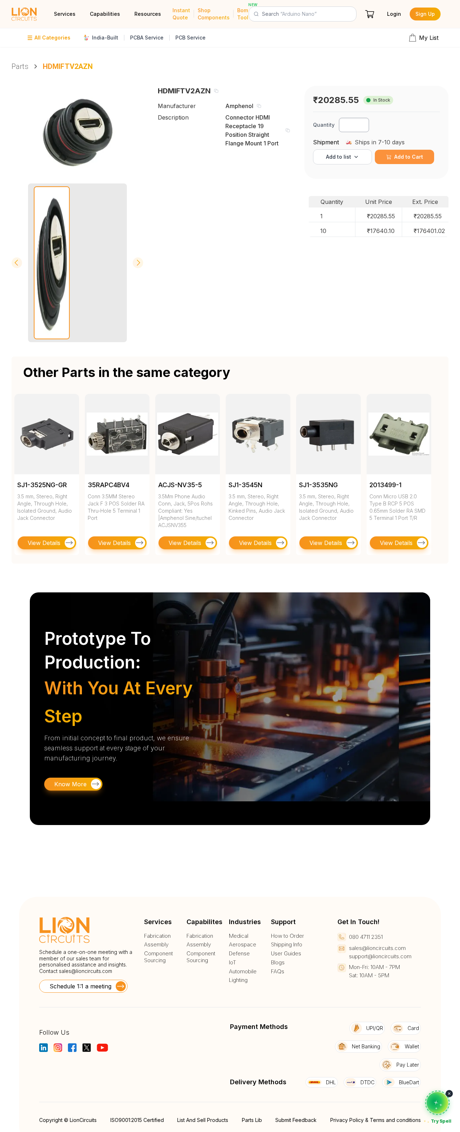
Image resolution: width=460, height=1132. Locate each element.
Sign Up (425, 14)
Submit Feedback (296, 1120)
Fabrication (157, 936)
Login (394, 14)
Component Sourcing (158, 957)
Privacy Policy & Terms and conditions (375, 1120)
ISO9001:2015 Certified (137, 1120)
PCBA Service (147, 37)
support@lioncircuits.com (380, 956)
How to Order (287, 936)
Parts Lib (252, 1120)
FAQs (277, 971)
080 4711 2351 (366, 936)
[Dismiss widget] (449, 1093)
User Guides (286, 953)
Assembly (156, 944)
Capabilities (105, 14)
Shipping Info (286, 944)
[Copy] (215, 90)
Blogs (278, 962)
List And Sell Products (202, 1120)
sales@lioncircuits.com (85, 971)
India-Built (105, 37)
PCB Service (190, 37)
